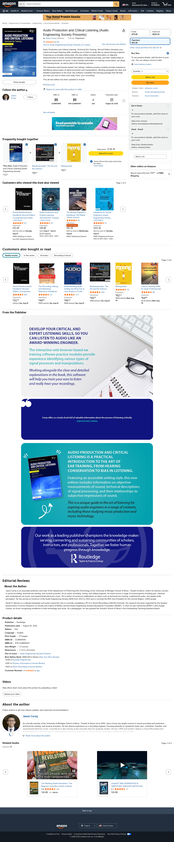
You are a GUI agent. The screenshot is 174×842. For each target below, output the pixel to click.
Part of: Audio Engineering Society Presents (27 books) (66, 45)
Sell (142, 11)
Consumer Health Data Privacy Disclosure (89, 834)
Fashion (150, 11)
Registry (159, 11)
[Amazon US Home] (62, 827)
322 (103, 292)
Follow (30, 97)
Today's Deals (112, 11)
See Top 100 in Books (49, 657)
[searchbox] (69, 4)
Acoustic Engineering (21, 660)
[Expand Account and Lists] (148, 5)
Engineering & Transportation (20, 23)
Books (123, 11)
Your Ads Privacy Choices (116, 834)
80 (154, 292)
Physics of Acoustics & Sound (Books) (29, 663)
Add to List (140, 156)
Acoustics (65, 23)
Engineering (37, 23)
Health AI (14, 11)
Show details (98, 166)
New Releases (71, 11)
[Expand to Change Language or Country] (94, 826)
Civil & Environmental (52, 23)
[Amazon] (9, 4)
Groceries (84, 11)
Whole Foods (97, 11)
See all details (49, 112)
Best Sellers (57, 11)
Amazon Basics (43, 11)
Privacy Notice (67, 834)
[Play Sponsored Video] (122, 765)
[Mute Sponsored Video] (74, 776)
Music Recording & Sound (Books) (27, 667)
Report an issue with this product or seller (64, 89)
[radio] (140, 32)
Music (168, 11)
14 (51, 295)
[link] (45, 153)
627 (25, 295)
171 (77, 295)
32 (128, 290)
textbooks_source (151, 88)
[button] (5, 10)
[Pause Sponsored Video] (74, 771)
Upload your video (12, 694)
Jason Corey (51, 38)
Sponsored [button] (6, 747)
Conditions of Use (53, 834)
